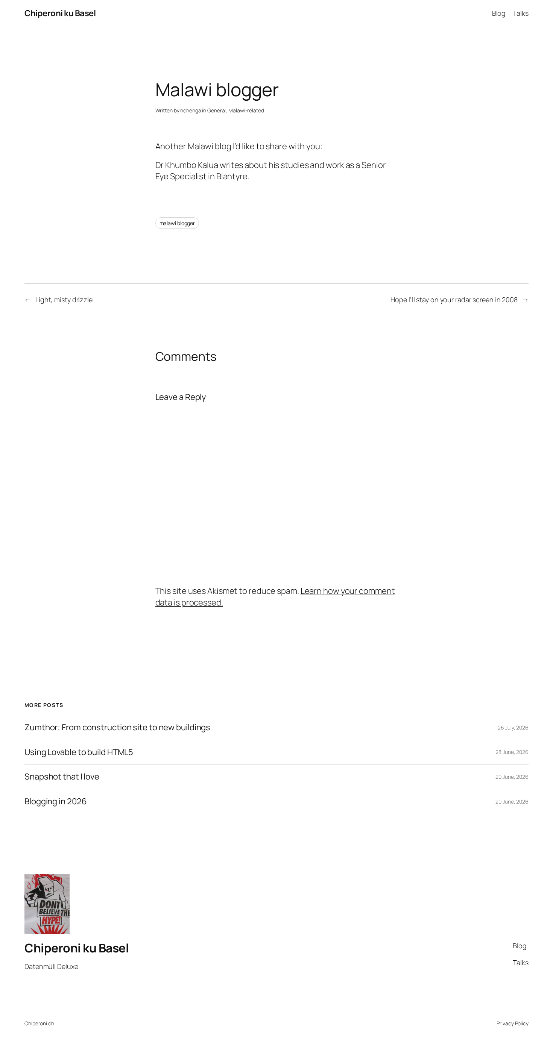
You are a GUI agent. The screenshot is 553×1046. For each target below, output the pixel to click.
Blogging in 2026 (55, 801)
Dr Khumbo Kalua (187, 165)
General (216, 110)
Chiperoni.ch (39, 1023)
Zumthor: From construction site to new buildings (117, 727)
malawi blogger (177, 223)
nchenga (190, 110)
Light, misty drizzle (64, 299)
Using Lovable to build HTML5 (78, 752)
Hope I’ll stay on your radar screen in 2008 (454, 299)
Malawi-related (246, 110)
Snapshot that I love (61, 776)
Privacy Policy (513, 1023)
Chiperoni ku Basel (60, 13)
